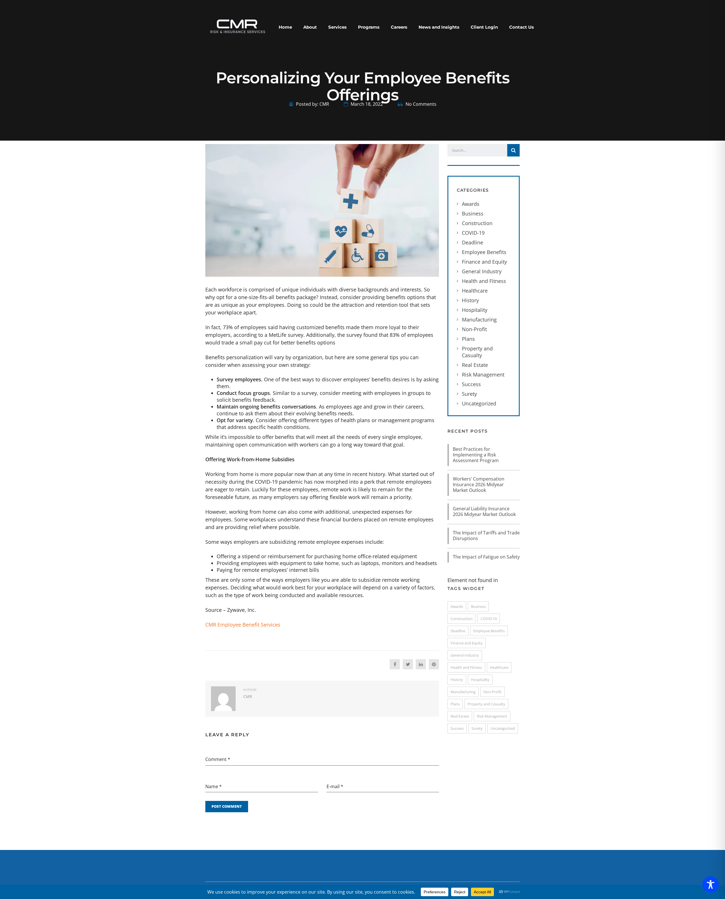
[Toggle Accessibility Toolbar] (710, 884)
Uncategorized (479, 403)
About (310, 27)
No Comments (420, 104)
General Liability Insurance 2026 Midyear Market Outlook (484, 511)
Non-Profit (474, 329)
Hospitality (474, 309)
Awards (470, 203)
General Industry (482, 271)
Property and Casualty (477, 352)
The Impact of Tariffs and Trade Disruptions (486, 535)
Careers (399, 27)
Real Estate (475, 364)
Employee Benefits (484, 252)
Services (337, 27)
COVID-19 (473, 232)
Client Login (484, 27)
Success (471, 384)
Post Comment (227, 806)
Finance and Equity (484, 261)
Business (472, 213)
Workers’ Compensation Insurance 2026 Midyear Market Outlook (478, 484)
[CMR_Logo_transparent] (237, 25)
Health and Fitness (484, 281)
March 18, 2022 (366, 104)
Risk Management (483, 374)
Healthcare (475, 290)
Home (285, 27)
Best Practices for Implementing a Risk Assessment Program (476, 455)
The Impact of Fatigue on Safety (486, 557)
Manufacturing (479, 319)
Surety (469, 393)
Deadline (472, 242)
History (470, 300)
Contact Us (521, 27)
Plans (468, 338)
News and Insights (439, 27)
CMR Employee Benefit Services (242, 624)
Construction (477, 223)
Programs (368, 27)
